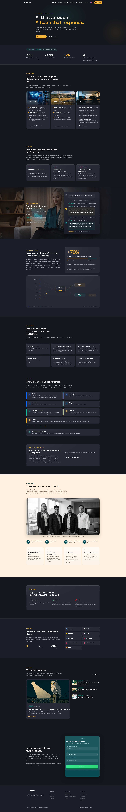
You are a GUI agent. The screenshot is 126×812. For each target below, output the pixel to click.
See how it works (53, 36)
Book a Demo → (41, 36)
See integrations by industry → (73, 457)
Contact (82, 800)
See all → (96, 674)
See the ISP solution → (35, 125)
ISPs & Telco (68, 794)
